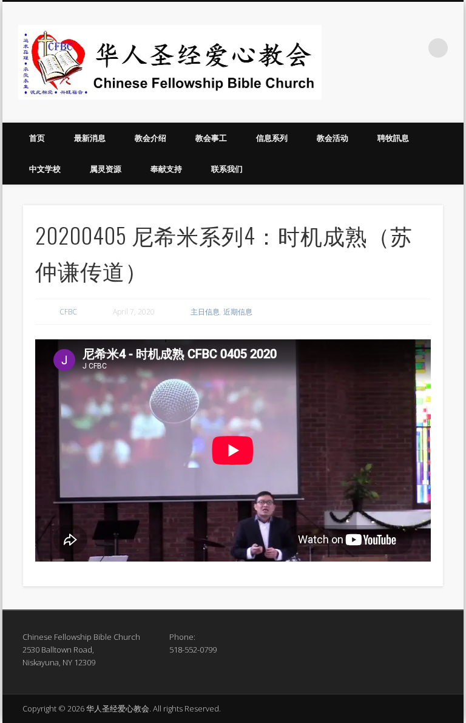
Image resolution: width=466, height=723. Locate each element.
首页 (37, 137)
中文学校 (45, 168)
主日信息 (205, 312)
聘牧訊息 (393, 137)
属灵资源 (105, 168)
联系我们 (227, 168)
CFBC (68, 312)
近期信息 (237, 312)
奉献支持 (166, 168)
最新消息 (90, 137)
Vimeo (413, 48)
